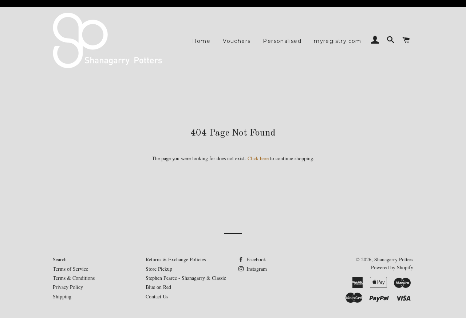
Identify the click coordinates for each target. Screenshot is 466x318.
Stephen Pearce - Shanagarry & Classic (186, 277)
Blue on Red (158, 286)
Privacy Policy (68, 286)
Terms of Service (70, 268)
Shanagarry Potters (393, 259)
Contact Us (157, 296)
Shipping (62, 296)
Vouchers (236, 41)
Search (60, 259)
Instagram (256, 268)
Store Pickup (159, 268)
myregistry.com (338, 41)
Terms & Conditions (74, 277)
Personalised (282, 41)
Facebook (255, 259)
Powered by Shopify (392, 267)
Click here (258, 158)
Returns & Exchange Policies (176, 259)
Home (201, 41)
